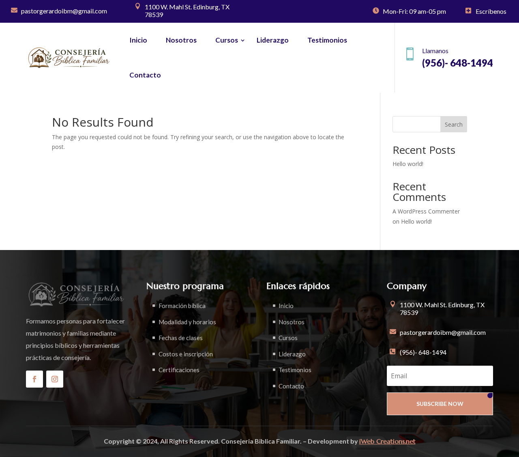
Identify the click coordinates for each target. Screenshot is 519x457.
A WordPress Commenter (426, 211)
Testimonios (327, 40)
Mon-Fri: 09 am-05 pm (414, 11)
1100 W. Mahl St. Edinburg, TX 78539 (187, 10)
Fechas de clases (181, 337)
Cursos (226, 40)
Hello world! (407, 164)
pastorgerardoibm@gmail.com (64, 11)
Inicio (138, 40)
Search (454, 124)
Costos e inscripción (186, 354)
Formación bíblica (182, 305)
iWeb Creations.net (387, 441)
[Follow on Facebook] (34, 379)
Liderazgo (273, 40)
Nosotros (181, 40)
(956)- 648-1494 (423, 352)
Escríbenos (491, 11)
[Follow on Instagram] (54, 379)
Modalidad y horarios (187, 322)
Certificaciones (179, 369)
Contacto (145, 75)
